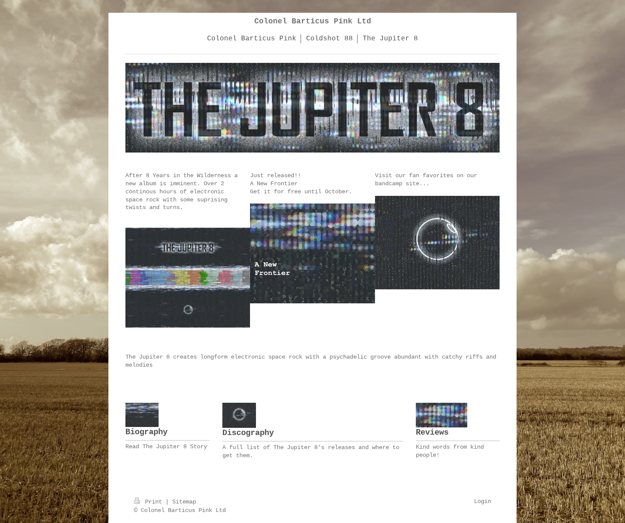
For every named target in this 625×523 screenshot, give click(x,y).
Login (482, 501)
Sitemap (184, 501)
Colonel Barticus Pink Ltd (312, 21)
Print (153, 501)
